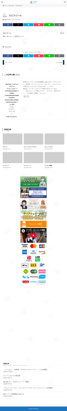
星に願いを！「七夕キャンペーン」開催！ (16, 383)
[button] (8, 24)
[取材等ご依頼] (33, 197)
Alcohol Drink (7, 19)
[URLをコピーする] (59, 24)
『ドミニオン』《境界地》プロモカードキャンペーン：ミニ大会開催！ (25, 370)
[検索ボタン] (65, 2)
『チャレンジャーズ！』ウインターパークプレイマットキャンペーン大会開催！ (28, 389)
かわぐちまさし (11, 116)
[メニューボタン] (2, 2)
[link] (24, 96)
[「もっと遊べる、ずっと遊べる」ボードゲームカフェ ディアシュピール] (33, 2)
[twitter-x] (27, 96)
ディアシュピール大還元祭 (11, 376)
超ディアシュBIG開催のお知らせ (13, 395)
